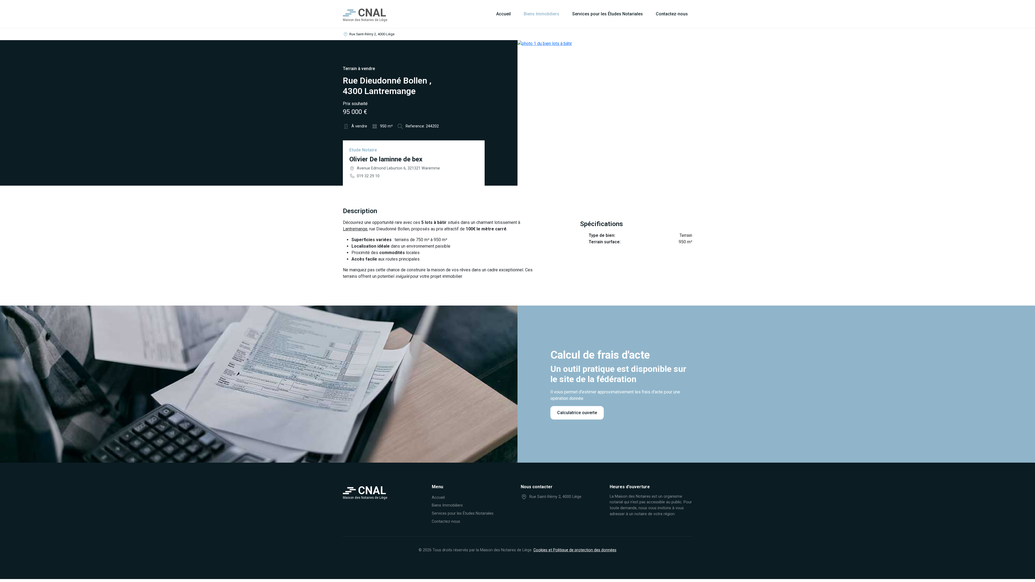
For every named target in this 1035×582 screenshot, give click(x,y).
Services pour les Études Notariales (607, 13)
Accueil (503, 13)
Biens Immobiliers (541, 13)
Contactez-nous (672, 13)
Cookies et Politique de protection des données (574, 550)
